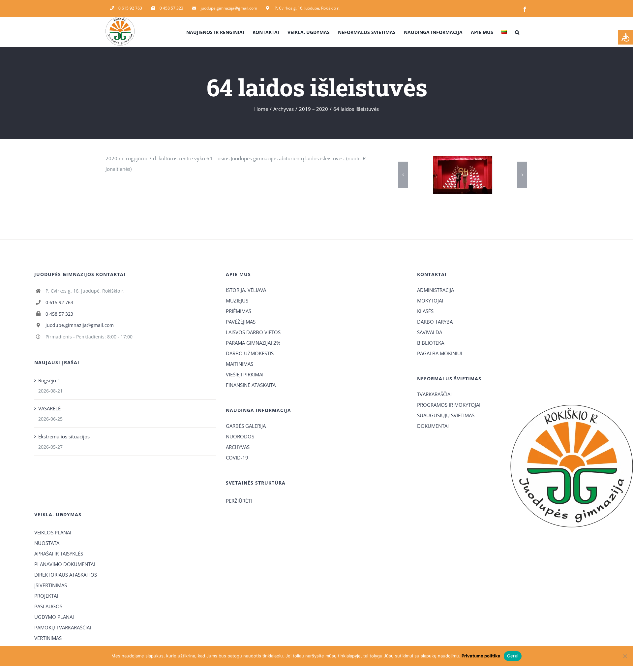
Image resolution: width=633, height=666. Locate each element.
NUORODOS (240, 436)
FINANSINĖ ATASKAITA (251, 385)
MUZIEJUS (237, 300)
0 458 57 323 (59, 314)
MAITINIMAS (239, 364)
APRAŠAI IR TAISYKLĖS (58, 553)
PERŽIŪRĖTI (239, 500)
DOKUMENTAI (433, 426)
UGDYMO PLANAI (54, 617)
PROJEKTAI (46, 595)
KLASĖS (425, 311)
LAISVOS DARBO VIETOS (253, 332)
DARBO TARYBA (435, 321)
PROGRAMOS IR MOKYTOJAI (448, 404)
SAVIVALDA (429, 332)
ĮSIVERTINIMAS (50, 585)
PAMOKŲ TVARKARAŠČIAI (62, 627)
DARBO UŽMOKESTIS (250, 353)
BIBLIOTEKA (430, 342)
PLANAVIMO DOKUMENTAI (64, 564)
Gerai (512, 655)
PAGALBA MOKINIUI (439, 353)
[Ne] (624, 656)
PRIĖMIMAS (238, 311)
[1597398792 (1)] (464, 175)
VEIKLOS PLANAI (52, 532)
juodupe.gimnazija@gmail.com (79, 325)
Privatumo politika (481, 655)
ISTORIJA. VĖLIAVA (246, 290)
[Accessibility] (625, 37)
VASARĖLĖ (49, 408)
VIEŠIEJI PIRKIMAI (244, 374)
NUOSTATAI (47, 543)
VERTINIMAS (48, 638)
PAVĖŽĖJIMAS (241, 321)
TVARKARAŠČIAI (434, 394)
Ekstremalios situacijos (64, 436)
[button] (517, 32)
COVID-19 (237, 457)
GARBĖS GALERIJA (246, 426)
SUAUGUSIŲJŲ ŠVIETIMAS (445, 415)
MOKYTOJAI (430, 300)
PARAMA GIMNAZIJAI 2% (253, 342)
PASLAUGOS (48, 606)
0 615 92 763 (59, 302)
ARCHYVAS (238, 447)
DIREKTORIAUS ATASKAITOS (65, 574)
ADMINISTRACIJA (435, 290)
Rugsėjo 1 (49, 380)
